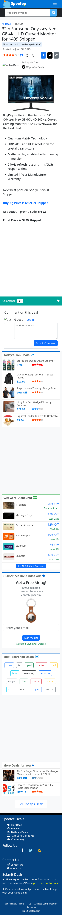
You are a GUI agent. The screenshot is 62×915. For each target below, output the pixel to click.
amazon (45, 673)
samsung (29, 673)
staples (36, 689)
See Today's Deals (31, 804)
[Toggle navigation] (55, 4)
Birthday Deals (19, 832)
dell (54, 665)
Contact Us (17, 864)
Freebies (16, 828)
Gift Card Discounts (18, 497)
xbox (9, 665)
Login (30, 319)
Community (17, 839)
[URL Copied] (56, 55)
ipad (29, 665)
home (22, 689)
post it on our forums (45, 883)
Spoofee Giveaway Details (31, 643)
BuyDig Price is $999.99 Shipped (25, 203)
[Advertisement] (31, 262)
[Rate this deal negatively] (33, 55)
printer (50, 681)
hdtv (14, 673)
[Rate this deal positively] (26, 55)
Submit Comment (46, 343)
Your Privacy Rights (14, 903)
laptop (41, 665)
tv (19, 665)
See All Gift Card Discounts (31, 566)
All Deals (6, 24)
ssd (10, 689)
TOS (29, 903)
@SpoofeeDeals (35, 67)
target (11, 681)
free (24, 681)
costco (50, 689)
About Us (15, 868)
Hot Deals (16, 825)
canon (36, 681)
